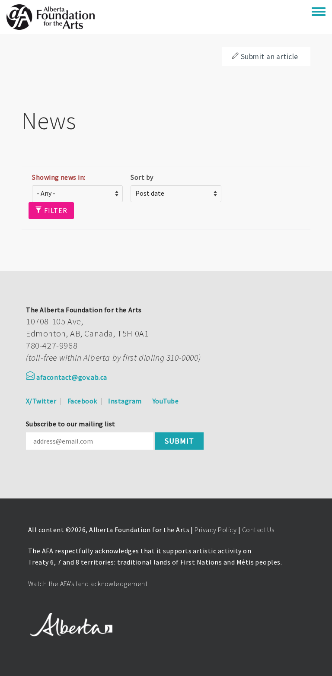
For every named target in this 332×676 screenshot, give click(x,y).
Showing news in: (59, 177)
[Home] (50, 17)
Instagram (124, 401)
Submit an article (269, 56)
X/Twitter (41, 401)
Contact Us (258, 529)
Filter (54, 210)
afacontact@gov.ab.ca (71, 377)
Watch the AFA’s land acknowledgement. (88, 583)
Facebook (82, 401)
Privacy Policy (215, 529)
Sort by (142, 177)
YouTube (166, 401)
